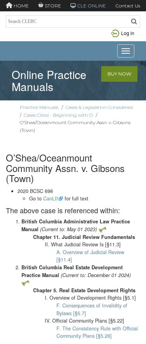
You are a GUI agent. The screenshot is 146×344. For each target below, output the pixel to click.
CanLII (50, 198)
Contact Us (127, 6)
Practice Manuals (39, 107)
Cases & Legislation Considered (99, 107)
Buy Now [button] (119, 74)
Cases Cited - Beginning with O (58, 115)
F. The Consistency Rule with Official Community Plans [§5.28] (97, 332)
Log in (127, 33)
